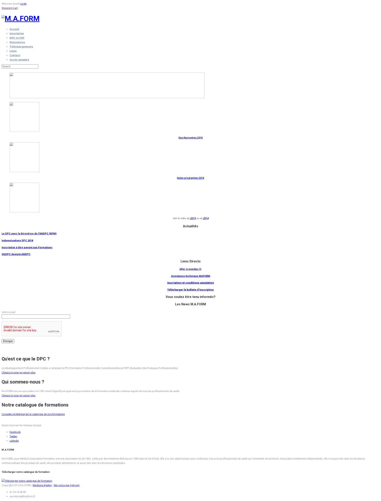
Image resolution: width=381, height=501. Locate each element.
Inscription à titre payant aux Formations (27, 247)
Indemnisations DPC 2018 (17, 240)
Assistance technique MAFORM (190, 276)
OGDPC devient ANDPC (16, 254)
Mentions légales (42, 485)
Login (23, 3)
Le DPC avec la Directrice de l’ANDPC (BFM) (29, 233)
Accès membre (19, 59)
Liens (13, 50)
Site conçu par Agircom (67, 485)
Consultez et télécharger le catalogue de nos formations (33, 414)
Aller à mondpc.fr (190, 269)
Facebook (15, 432)
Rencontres (17, 42)
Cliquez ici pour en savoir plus (18, 372)
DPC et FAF (17, 37)
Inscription (17, 33)
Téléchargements (21, 46)
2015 (193, 218)
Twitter (13, 436)
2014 (206, 218)
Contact (15, 55)
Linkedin (14, 440)
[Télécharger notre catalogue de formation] (27, 481)
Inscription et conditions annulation (190, 282)
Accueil (14, 29)
